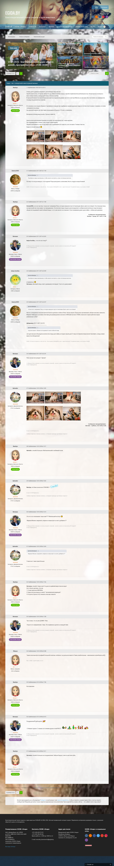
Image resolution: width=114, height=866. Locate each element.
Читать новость (57, 452)
